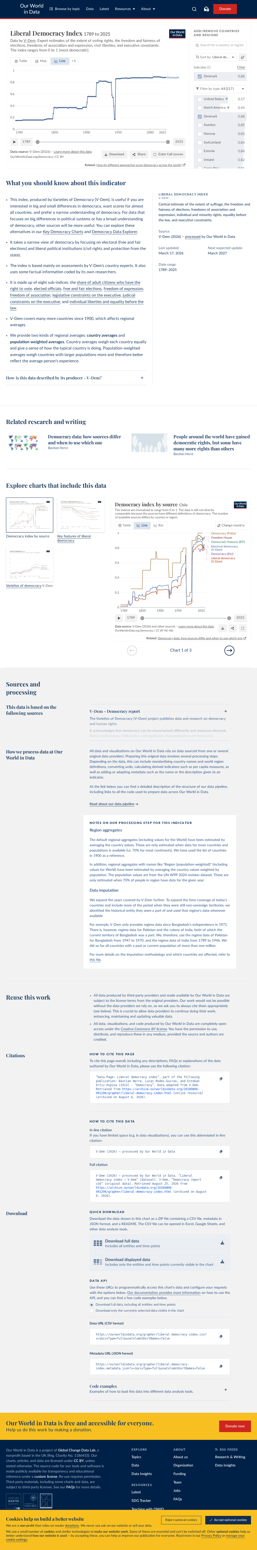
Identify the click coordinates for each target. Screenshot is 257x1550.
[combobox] (194, 9)
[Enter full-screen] (243, 628)
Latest (104, 9)
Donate (225, 9)
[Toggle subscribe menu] (206, 9)
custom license (45, 1476)
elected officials (47, 289)
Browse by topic (67, 9)
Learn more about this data (73, 152)
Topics (136, 1457)
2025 (179, 142)
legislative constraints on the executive (86, 295)
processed (193, 237)
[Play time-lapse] (14, 142)
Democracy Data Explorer (114, 232)
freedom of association (30, 295)
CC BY (59, 156)
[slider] (38, 142)
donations (72, 1525)
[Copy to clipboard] (216, 1079)
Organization (183, 1465)
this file (95, 960)
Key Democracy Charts (63, 232)
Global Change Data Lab (76, 1450)
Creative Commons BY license (144, 1029)
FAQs (70, 1487)
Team (177, 1482)
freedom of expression (123, 289)
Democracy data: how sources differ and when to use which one (200, 638)
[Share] (233, 628)
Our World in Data (31, 9)
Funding (179, 1474)
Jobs (176, 1491)
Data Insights (142, 1474)
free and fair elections (82, 289)
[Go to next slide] (229, 651)
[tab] (21, 61)
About (146, 9)
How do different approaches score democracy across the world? (139, 165)
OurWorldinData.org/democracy (31, 156)
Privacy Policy (211, 1535)
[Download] (223, 628)
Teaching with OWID (148, 1509)
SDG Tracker (141, 1501)
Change (233, 525)
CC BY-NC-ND (164, 630)
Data (90, 9)
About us (180, 1457)
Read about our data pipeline (112, 804)
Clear (241, 67)
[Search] (194, 9)
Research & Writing (230, 1457)
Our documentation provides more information (164, 1293)
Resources (123, 9)
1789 (26, 142)
